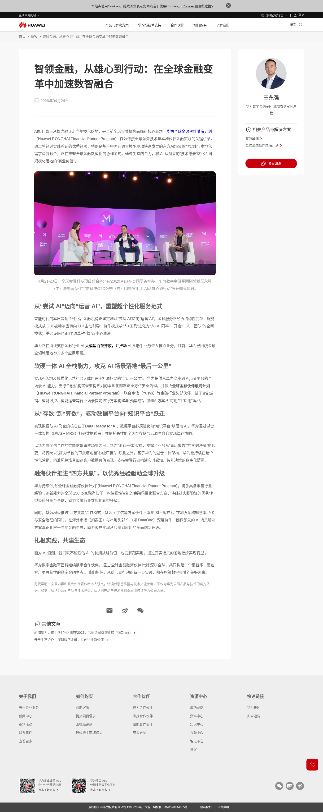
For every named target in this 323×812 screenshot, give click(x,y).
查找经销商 (84, 724)
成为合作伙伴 (143, 707)
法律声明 (223, 807)
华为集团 (253, 707)
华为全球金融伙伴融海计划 (189, 131)
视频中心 (196, 732)
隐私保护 (206, 807)
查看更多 (25, 741)
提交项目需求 (86, 716)
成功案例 (196, 707)
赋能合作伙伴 (143, 724)
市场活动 (25, 724)
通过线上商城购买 (89, 732)
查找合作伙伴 (143, 716)
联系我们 (25, 732)
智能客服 (82, 707)
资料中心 (196, 716)
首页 (22, 36)
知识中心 (196, 724)
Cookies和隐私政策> (198, 6)
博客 (34, 36)
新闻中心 (25, 716)
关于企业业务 (29, 707)
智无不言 (196, 741)
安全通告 (253, 716)
